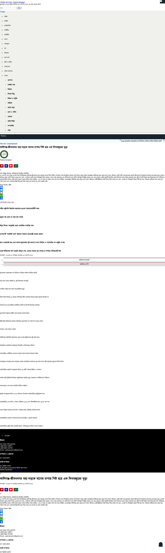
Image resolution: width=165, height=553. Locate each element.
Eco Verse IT (17, 470)
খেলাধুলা (6, 44)
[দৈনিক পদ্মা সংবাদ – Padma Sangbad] (12, 2)
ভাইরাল (10, 103)
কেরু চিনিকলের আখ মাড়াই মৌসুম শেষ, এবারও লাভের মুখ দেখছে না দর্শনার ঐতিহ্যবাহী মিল (30, 251)
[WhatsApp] (82, 195)
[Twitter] (82, 190)
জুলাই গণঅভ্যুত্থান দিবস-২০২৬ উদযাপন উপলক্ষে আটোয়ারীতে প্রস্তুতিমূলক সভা (22, 394)
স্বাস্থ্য (9, 130)
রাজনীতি (6, 35)
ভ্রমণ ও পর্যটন (12, 112)
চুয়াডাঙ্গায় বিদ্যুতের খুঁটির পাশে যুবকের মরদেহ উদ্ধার (14, 313)
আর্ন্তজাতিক (7, 26)
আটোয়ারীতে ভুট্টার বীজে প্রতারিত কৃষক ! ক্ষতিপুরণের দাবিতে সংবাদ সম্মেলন (21, 426)
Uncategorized (12, 144)
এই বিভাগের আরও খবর (7, 202)
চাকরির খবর (11, 85)
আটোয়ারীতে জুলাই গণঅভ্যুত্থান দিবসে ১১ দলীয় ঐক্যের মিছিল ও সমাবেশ (20, 370)
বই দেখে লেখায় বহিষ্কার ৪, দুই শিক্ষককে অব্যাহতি (14, 281)
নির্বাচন (10, 89)
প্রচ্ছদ (5, 16)
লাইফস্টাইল (11, 121)
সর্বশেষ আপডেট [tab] (84, 260)
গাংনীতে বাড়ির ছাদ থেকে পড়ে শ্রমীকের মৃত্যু (12, 289)
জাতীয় (6, 21)
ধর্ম (5, 48)
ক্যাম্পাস (10, 80)
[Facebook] (82, 187)
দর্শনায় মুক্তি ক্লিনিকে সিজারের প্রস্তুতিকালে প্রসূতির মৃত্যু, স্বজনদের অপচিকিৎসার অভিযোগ (24, 378)
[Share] (82, 198)
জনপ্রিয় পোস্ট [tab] (84, 264)
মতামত (10, 117)
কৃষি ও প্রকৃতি (8, 62)
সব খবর (7, 436)
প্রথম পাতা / (3, 144)
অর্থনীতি (6, 30)
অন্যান (6, 76)
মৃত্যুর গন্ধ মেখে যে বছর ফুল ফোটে (11, 217)
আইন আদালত (8, 71)
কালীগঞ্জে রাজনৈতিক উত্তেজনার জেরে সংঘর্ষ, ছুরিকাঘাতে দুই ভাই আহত (20, 337)
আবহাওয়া (7, 67)
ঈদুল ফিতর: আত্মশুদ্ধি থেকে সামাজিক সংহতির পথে (17, 225)
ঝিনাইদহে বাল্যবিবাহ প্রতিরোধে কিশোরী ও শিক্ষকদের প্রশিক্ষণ (17, 345)
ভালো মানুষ (11, 107)
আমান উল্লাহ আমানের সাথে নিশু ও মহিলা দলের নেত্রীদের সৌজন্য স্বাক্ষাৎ (20, 410)
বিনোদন (6, 53)
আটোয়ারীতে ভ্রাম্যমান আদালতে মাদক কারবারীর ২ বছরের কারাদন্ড (18, 418)
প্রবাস (5, 39)
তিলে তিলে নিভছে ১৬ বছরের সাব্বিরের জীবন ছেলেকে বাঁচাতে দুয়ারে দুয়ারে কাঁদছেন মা (24, 297)
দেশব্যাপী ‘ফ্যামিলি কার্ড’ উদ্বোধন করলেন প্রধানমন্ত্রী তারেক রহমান (21, 234)
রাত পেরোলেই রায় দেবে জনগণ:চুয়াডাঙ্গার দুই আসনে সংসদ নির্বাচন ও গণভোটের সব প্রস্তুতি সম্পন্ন (32, 242)
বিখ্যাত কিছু (11, 94)
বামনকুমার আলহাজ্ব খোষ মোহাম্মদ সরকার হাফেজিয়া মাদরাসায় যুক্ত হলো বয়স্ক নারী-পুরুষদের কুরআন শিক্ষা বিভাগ (32, 361)
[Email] (82, 192)
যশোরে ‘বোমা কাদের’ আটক (8, 329)
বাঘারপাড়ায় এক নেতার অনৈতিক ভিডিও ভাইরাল (13, 386)
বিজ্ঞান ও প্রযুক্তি (12, 98)
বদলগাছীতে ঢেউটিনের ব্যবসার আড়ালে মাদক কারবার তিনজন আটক (19, 353)
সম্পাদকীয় (11, 126)
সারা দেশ (6, 57)
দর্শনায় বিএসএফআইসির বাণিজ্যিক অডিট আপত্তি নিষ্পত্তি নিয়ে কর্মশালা (20, 305)
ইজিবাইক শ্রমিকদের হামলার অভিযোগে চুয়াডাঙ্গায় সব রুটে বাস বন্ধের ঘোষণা (21, 321)
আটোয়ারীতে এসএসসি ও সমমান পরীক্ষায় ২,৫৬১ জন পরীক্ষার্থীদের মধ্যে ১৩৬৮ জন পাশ (24, 402)
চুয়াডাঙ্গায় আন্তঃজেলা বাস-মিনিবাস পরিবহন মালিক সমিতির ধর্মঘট (135, 141)
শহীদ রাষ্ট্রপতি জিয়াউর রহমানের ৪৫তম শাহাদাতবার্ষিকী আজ (19, 208)
